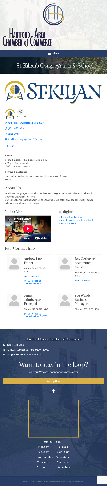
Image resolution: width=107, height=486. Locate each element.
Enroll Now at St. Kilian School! (77, 220)
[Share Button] (20, 111)
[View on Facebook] (7, 148)
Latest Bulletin (68, 223)
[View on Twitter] (12, 148)
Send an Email (31, 276)
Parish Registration (71, 217)
